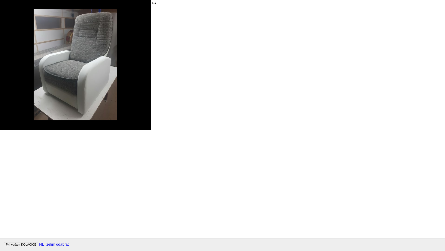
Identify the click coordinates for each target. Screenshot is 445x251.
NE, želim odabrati (54, 244)
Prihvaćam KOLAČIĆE (21, 244)
